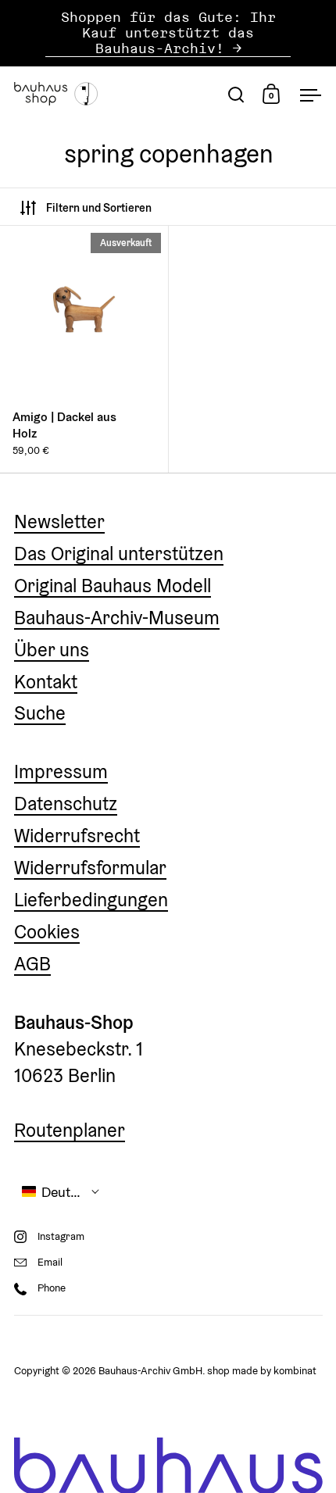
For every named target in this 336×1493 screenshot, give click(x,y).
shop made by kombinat (261, 1370)
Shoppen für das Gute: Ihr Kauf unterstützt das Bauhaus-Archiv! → (168, 33)
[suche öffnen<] (236, 94)
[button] (61, 1192)
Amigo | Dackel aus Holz (84, 349)
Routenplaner (69, 1130)
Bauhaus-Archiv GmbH (150, 1370)
